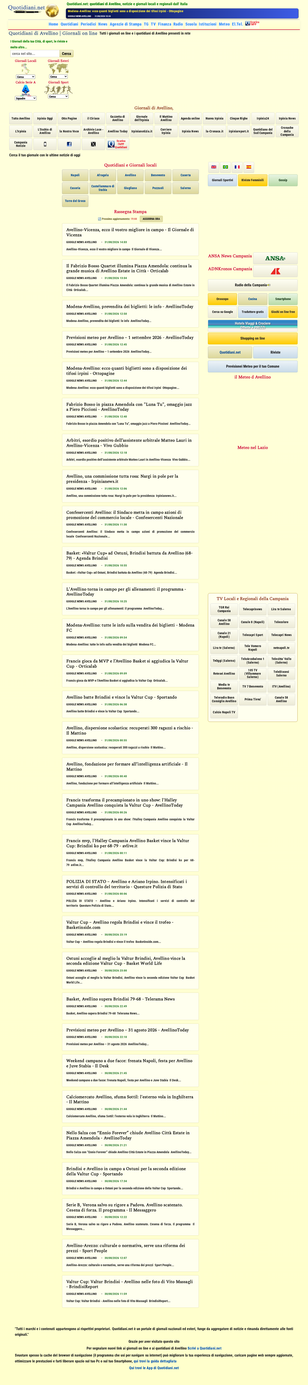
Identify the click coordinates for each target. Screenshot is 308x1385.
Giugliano (130, 188)
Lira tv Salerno (281, 609)
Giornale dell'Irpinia (142, 118)
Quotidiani (69, 24)
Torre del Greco (75, 201)
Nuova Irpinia (215, 118)
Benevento (158, 175)
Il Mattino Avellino (166, 118)
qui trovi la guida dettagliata (155, 1361)
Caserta (186, 175)
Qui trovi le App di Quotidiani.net (154, 1368)
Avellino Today (117, 131)
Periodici (88, 24)
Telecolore (281, 622)
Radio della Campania (251, 285)
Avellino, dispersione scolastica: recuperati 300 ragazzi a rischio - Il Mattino (129, 731)
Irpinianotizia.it (141, 131)
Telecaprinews (253, 609)
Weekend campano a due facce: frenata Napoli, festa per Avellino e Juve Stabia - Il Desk (129, 1064)
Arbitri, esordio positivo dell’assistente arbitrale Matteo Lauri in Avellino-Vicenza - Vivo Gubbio (129, 443)
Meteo (224, 24)
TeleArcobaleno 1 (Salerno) (252, 660)
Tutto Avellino (20, 118)
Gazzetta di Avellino (117, 118)
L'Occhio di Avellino (45, 131)
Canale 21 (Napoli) (224, 634)
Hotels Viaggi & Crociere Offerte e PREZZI (253, 325)
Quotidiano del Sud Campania (263, 131)
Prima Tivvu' (253, 699)
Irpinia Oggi (45, 118)
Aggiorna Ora (151, 219)
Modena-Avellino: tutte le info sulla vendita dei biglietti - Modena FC (130, 628)
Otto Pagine (69, 118)
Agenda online (190, 118)
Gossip (283, 180)
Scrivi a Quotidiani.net (204, 1348)
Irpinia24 (263, 118)
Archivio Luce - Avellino (93, 131)
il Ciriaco (93, 118)
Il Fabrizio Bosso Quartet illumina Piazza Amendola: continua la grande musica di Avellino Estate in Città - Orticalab (129, 269)
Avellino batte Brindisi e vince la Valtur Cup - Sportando (121, 697)
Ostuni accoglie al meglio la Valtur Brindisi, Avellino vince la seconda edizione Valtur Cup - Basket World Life (125, 961)
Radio (178, 24)
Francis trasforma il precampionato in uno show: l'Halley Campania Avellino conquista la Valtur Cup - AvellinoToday (124, 803)
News (102, 24)
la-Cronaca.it (214, 131)
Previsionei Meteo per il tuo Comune (252, 366)
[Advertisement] (189, 70)
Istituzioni (207, 24)
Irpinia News (287, 118)
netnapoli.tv (281, 648)
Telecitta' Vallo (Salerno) (281, 660)
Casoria (75, 188)
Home (53, 24)
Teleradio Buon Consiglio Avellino (224, 699)
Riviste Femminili (252, 180)
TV (153, 24)
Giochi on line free (283, 312)
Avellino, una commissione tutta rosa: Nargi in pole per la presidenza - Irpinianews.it (122, 479)
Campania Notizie (21, 144)
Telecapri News (281, 635)
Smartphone (283, 299)
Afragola (103, 175)
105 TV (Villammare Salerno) (252, 673)
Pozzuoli (158, 188)
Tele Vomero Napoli (252, 647)
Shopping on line (252, 338)
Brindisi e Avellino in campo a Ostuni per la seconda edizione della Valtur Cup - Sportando (126, 1172)
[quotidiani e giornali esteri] (58, 68)
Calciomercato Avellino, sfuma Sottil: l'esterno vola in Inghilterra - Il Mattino (129, 1100)
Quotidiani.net (230, 352)
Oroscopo (222, 299)
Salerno (185, 188)
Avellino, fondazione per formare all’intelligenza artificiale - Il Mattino (127, 767)
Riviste (275, 352)
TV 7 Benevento (252, 686)
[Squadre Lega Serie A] (25, 90)
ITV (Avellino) (281, 686)
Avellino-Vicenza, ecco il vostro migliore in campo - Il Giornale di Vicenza (130, 233)
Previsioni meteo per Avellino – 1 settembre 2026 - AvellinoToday (129, 338)
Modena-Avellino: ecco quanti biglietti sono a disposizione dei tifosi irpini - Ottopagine (126, 371)
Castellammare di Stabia (103, 187)
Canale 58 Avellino (224, 621)
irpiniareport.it (239, 131)
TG (146, 24)
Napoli (75, 175)
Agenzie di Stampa (126, 24)
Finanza (164, 24)
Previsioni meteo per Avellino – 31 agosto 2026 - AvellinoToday (127, 1030)
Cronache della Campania (287, 131)
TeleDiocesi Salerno (281, 673)
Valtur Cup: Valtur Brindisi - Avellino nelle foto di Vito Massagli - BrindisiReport (129, 1284)
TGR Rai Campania (224, 609)
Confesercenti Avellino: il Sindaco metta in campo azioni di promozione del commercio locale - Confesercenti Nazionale (124, 515)
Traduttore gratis (253, 312)
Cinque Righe (239, 118)
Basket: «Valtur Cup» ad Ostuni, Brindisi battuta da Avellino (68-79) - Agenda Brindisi (129, 556)
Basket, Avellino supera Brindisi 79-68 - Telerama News (120, 999)
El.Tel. (237, 24)
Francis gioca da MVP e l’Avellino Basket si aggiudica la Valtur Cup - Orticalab (127, 664)
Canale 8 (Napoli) (252, 622)
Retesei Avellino (224, 673)
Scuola (191, 24)
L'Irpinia (20, 131)
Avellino (130, 175)
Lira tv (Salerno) (224, 648)
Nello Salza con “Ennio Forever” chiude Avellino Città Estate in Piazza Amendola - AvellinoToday (128, 1136)
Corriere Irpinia (166, 131)
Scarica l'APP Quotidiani (121, 144)
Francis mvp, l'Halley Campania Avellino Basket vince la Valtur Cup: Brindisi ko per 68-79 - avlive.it (127, 843)
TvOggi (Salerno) (224, 660)
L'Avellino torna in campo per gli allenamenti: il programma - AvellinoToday (126, 592)
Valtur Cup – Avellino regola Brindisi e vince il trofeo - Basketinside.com (119, 925)
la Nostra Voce (69, 131)
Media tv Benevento (224, 686)
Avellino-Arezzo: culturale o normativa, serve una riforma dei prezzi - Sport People (125, 1248)
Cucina (252, 299)
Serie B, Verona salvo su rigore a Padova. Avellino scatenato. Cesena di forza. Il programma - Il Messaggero (124, 1208)
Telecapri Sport (252, 635)
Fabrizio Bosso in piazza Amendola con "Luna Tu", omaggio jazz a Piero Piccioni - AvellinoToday (131, 11)
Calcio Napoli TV (224, 712)
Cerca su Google (222, 312)
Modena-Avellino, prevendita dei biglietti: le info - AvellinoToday (129, 307)
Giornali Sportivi (222, 180)
